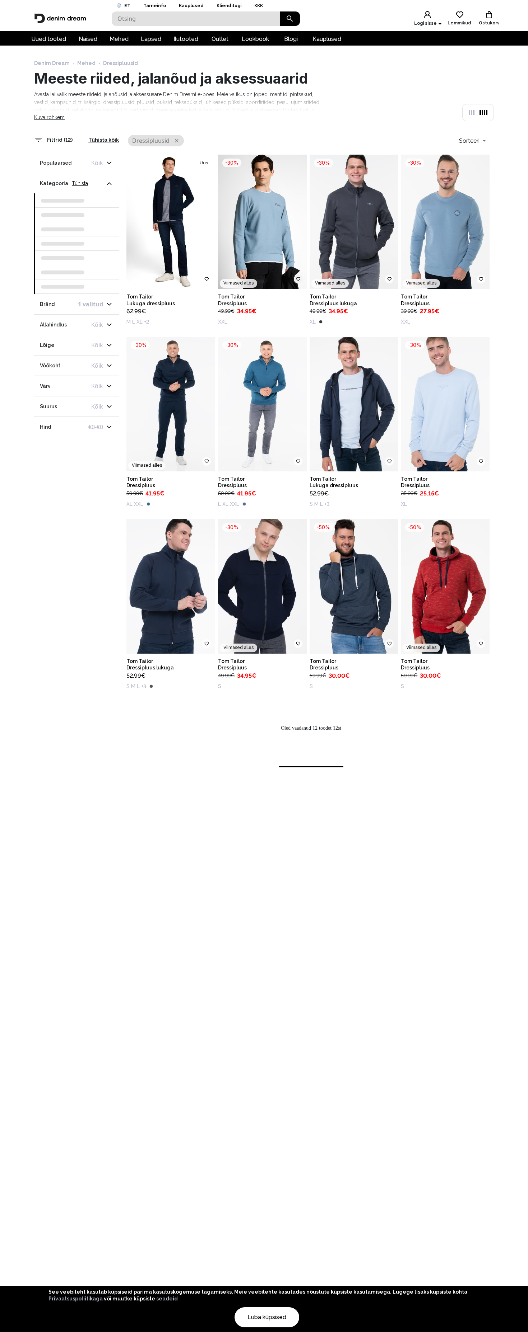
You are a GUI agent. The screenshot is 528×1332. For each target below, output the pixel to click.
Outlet (220, 39)
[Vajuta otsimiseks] (290, 18)
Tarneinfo (154, 5)
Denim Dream (52, 63)
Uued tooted (48, 39)
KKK (258, 5)
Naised (88, 39)
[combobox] (472, 140)
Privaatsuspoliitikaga (75, 1299)
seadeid (167, 1299)
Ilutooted (185, 39)
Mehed (119, 39)
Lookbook (255, 39)
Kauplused (191, 5)
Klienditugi (229, 5)
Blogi (291, 39)
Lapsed (151, 39)
